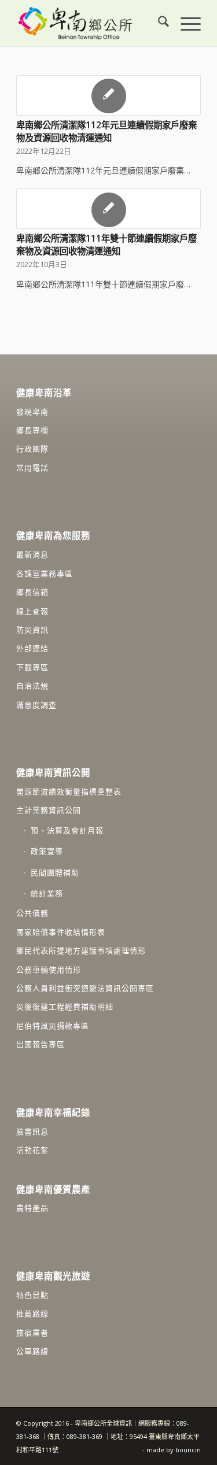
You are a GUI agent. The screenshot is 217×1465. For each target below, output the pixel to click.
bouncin (188, 1449)
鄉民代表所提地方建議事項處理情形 (81, 950)
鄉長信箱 (32, 592)
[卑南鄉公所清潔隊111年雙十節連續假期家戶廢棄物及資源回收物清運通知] (108, 208)
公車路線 (32, 1351)
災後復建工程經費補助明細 (64, 1006)
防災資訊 (32, 629)
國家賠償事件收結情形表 (60, 932)
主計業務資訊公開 (48, 810)
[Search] (157, 23)
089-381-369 (84, 1436)
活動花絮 (32, 1150)
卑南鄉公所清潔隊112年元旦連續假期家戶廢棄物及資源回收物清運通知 (106, 131)
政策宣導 (47, 851)
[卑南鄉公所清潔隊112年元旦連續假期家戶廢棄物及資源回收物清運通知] (108, 95)
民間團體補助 (55, 872)
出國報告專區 (40, 1044)
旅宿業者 (32, 1332)
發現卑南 (32, 411)
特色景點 (32, 1295)
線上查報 (32, 611)
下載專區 (32, 667)
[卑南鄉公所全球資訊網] (90, 23)
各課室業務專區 (44, 573)
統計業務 (47, 893)
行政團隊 (32, 448)
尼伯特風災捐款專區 (52, 1025)
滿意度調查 (36, 705)
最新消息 (32, 554)
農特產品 (32, 1208)
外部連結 (32, 648)
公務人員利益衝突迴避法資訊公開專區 (85, 988)
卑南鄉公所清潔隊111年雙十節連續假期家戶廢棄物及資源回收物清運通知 (106, 244)
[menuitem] (157, 23)
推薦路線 (32, 1313)
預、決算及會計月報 (67, 830)
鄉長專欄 (32, 430)
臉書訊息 (32, 1131)
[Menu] (185, 23)
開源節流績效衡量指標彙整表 (69, 791)
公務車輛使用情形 (48, 969)
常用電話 (32, 468)
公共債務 (32, 913)
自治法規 (32, 685)
